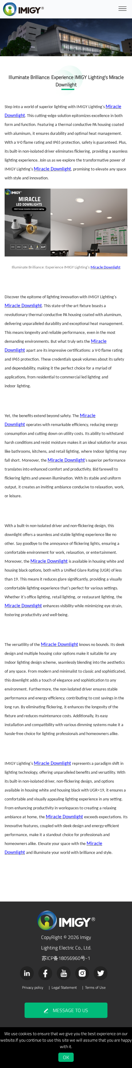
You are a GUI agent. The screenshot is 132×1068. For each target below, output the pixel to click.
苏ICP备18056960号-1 (66, 958)
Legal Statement (64, 987)
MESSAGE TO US (70, 1010)
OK (66, 1057)
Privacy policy (32, 987)
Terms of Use (95, 987)
